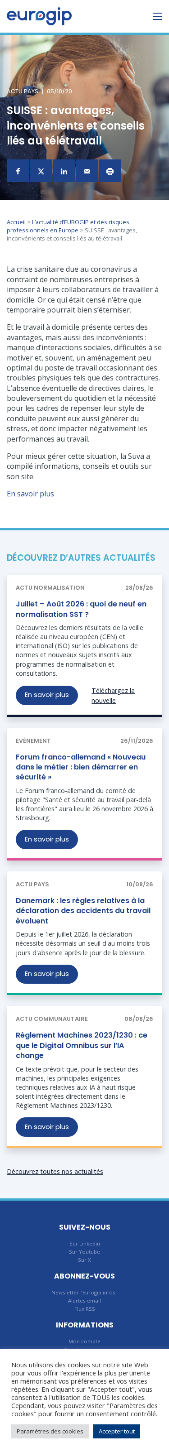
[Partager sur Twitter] (41, 170)
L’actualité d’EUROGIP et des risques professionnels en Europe (68, 226)
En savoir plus (30, 494)
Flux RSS (84, 1308)
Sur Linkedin (84, 1243)
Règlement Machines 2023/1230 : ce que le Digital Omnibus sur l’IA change (81, 1045)
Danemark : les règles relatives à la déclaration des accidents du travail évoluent (83, 910)
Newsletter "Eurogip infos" (84, 1292)
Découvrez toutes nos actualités (55, 1171)
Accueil (16, 222)
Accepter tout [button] (117, 1431)
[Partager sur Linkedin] (64, 170)
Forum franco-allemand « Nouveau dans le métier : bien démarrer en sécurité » (81, 767)
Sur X (84, 1259)
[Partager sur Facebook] (18, 170)
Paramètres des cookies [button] (50, 1431)
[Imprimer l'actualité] (110, 170)
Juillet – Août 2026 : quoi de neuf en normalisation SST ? (81, 609)
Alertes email (84, 1300)
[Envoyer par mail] (87, 170)
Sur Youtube (84, 1251)
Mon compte (84, 1341)
